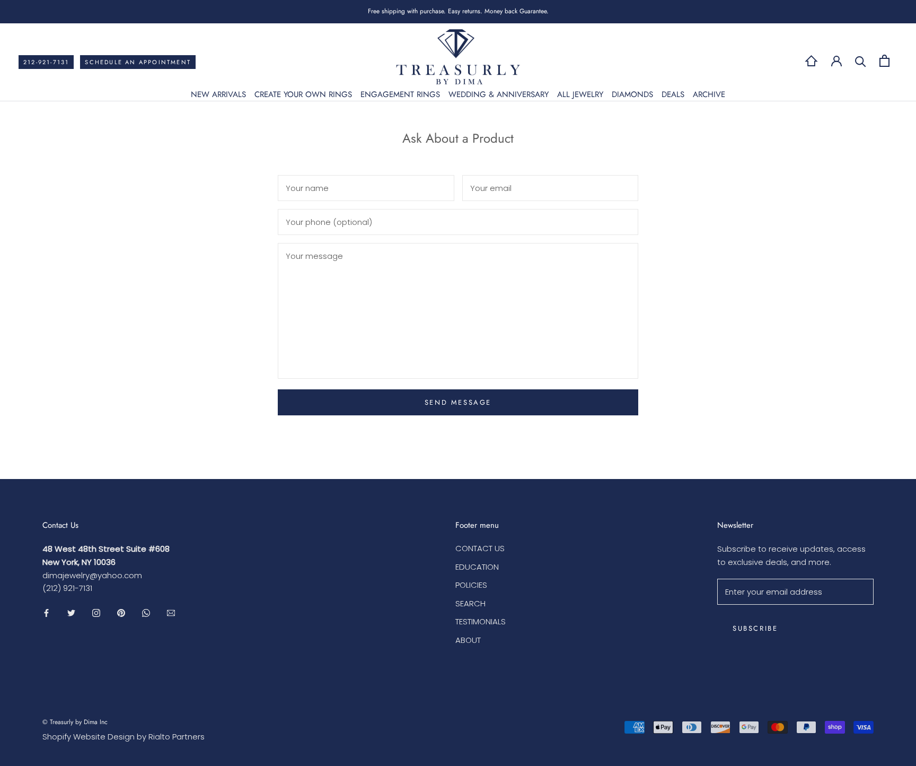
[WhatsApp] (146, 612)
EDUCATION (477, 566)
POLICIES (471, 584)
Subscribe (755, 628)
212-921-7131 (46, 62)
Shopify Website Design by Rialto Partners (123, 736)
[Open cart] (884, 61)
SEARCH (470, 603)
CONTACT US (480, 548)
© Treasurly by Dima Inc (75, 722)
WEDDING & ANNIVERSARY (498, 94)
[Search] (860, 60)
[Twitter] (71, 612)
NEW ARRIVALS (218, 94)
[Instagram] (96, 612)
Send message (458, 402)
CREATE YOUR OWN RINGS (303, 94)
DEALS (673, 94)
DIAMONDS (632, 94)
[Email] (171, 612)
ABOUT (468, 640)
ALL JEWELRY (580, 94)
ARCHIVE (709, 94)
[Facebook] (46, 612)
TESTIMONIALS (480, 621)
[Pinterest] (121, 612)
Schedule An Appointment (138, 62)
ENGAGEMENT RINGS (400, 94)
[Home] (811, 60)
